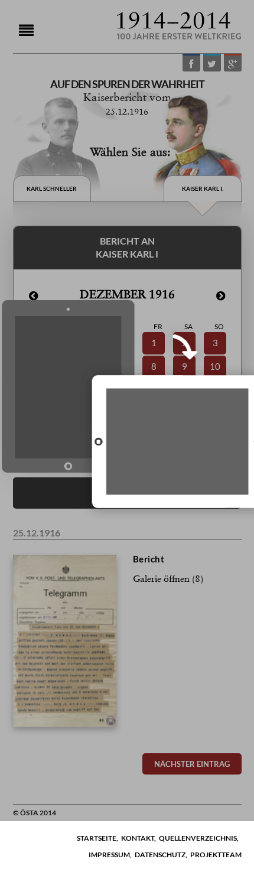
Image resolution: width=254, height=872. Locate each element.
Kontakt (137, 838)
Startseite (96, 838)
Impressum (109, 854)
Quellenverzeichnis (198, 838)
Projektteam (216, 854)
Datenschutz (160, 854)
